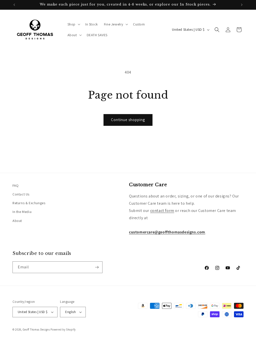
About (17, 220)
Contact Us (21, 194)
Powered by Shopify (63, 329)
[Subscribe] (96, 267)
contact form (162, 210)
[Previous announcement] (14, 4)
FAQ (15, 185)
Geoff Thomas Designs (36, 329)
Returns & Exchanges (28, 203)
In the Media (22, 211)
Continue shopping (128, 119)
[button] (73, 24)
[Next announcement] (241, 4)
